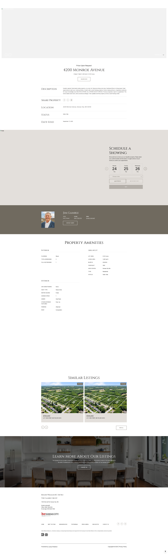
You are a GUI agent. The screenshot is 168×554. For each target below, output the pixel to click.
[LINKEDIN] (125, 523)
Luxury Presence (52, 546)
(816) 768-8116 (78, 218)
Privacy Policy (123, 546)
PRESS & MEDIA (85, 524)
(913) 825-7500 (51, 509)
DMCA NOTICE (95, 524)
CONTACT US (106, 524)
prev (6, 54)
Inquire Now (84, 79)
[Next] (145, 168)
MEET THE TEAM (51, 524)
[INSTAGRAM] (121, 523)
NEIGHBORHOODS (63, 524)
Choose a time (116, 176)
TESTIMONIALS (74, 524)
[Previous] (106, 168)
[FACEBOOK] (118, 523)
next (9, 54)
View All (121, 427)
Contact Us (84, 467)
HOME (42, 524)
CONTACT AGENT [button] (70, 222)
